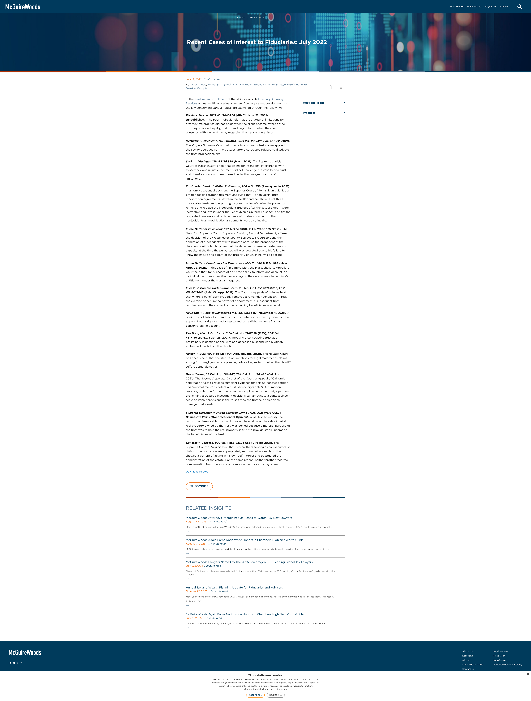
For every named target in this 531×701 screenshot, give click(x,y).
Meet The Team (313, 102)
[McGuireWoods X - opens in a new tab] (17, 663)
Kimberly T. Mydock (219, 84)
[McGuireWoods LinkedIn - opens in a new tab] (10, 663)
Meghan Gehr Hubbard (293, 84)
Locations (467, 655)
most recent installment (210, 99)
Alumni (466, 660)
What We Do (474, 6)
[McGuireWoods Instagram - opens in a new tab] (21, 663)
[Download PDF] (330, 87)
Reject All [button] (275, 695)
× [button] (528, 674)
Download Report (197, 471)
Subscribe (199, 486)
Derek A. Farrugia (196, 88)
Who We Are (457, 6)
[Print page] (341, 87)
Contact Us (468, 669)
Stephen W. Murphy (266, 84)
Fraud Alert (499, 655)
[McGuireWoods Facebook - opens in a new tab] (13, 663)
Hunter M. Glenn (242, 84)
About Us (467, 651)
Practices (309, 112)
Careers (504, 6)
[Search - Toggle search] (519, 6)
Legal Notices (500, 651)
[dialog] (265, 686)
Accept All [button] (255, 695)
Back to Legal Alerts (251, 17)
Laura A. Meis (198, 84)
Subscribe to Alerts (472, 664)
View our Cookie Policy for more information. (265, 689)
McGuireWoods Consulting (507, 664)
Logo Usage (499, 660)
